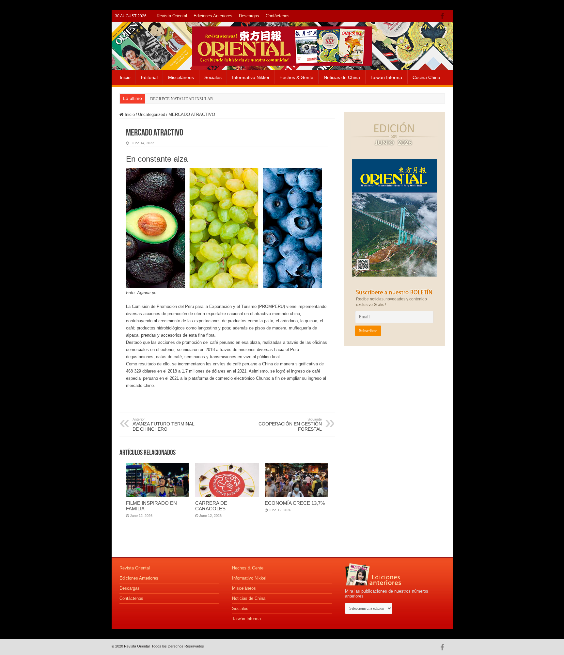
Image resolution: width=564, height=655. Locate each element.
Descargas (249, 15)
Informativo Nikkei (250, 77)
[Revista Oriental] (282, 45)
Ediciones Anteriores (213, 15)
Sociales (213, 77)
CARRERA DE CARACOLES (211, 505)
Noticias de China (342, 77)
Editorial (149, 77)
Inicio (125, 77)
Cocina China (426, 77)
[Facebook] (443, 16)
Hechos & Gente (296, 77)
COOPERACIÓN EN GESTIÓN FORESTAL (290, 424)
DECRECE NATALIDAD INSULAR (181, 98)
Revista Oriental (172, 15)
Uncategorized (151, 114)
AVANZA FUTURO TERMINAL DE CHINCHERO (163, 424)
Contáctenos (278, 15)
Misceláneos (181, 77)
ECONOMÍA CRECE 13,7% (295, 503)
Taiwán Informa (386, 77)
